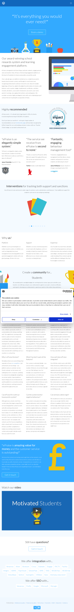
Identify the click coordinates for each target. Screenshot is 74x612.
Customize (36, 319)
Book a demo (37, 32)
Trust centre (47, 603)
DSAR (53, 603)
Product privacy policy (31, 603)
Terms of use (40, 603)
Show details (64, 314)
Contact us (65, 603)
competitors (35, 462)
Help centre (58, 603)
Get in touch (10, 474)
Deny (13, 319)
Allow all (60, 319)
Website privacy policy (20, 603)
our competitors (15, 363)
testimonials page (20, 123)
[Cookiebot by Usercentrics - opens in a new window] (64, 291)
